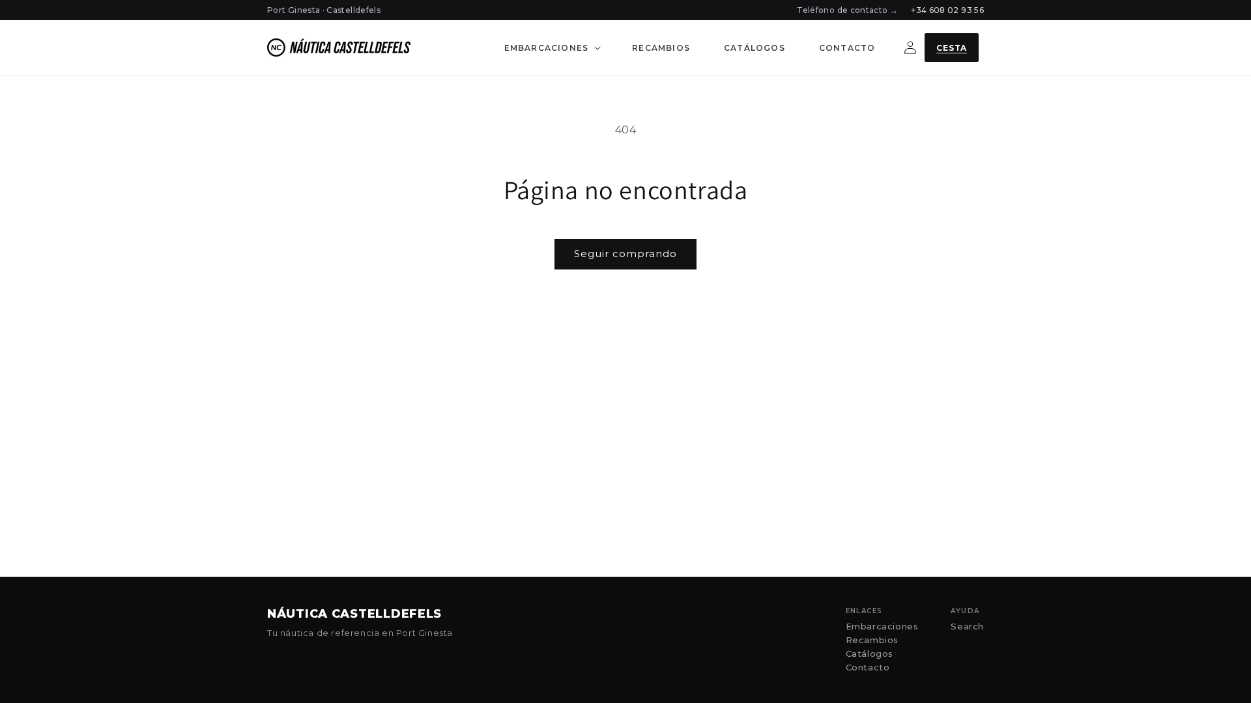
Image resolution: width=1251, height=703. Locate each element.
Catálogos (869, 654)
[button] (551, 48)
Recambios (872, 640)
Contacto (868, 667)
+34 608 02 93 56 (947, 10)
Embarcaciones (882, 626)
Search (967, 626)
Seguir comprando (625, 253)
